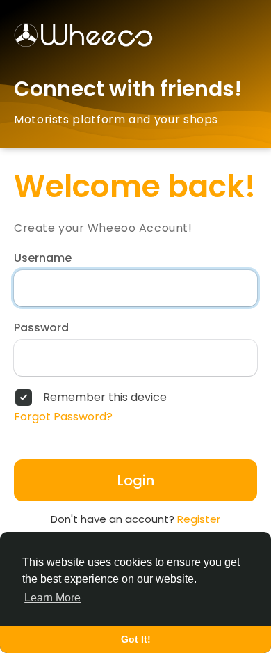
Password (41, 328)
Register (198, 519)
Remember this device (105, 397)
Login (135, 480)
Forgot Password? (63, 417)
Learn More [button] (52, 598)
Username (43, 258)
